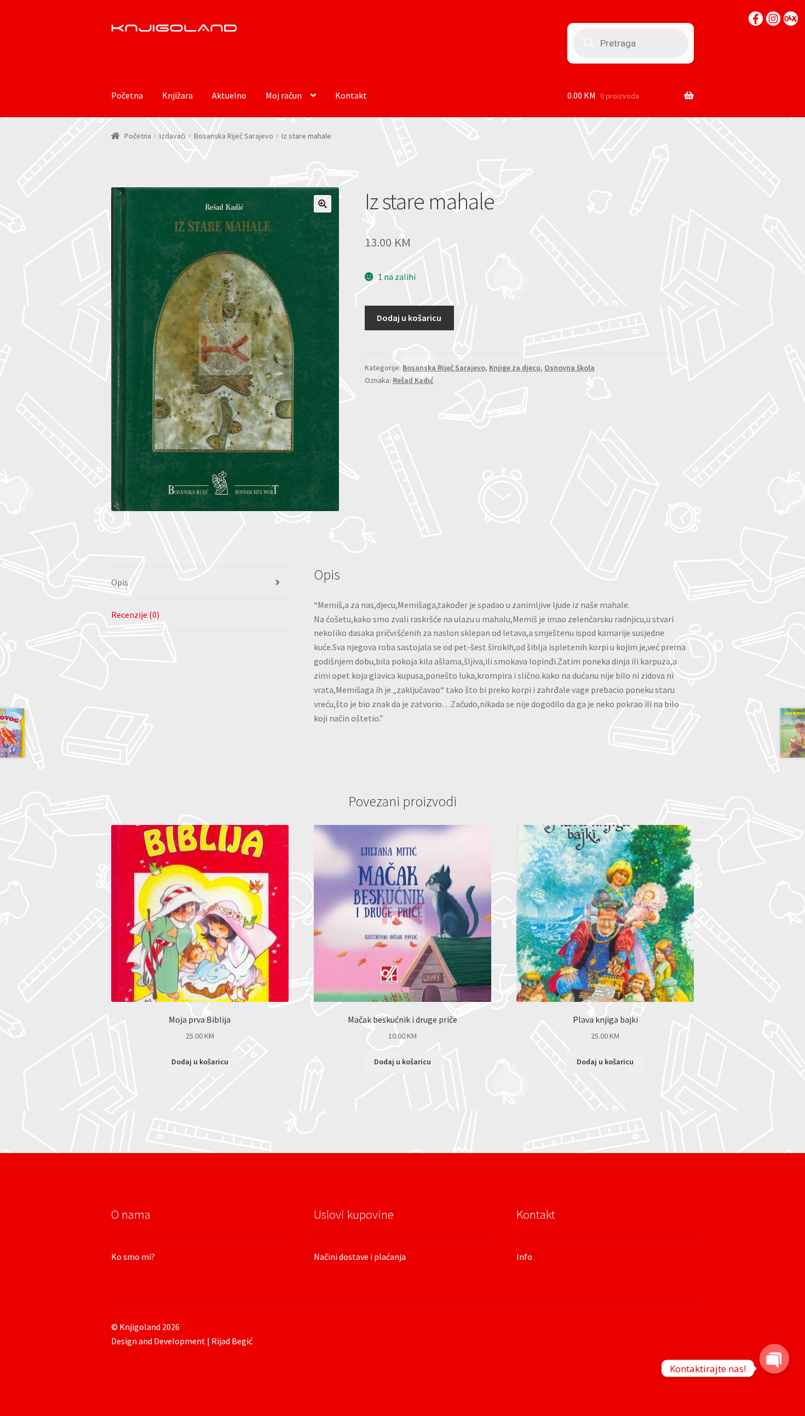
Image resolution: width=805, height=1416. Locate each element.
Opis (119, 582)
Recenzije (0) (135, 614)
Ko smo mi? (133, 1256)
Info (524, 1256)
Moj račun (284, 95)
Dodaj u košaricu (409, 317)
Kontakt (351, 95)
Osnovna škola (569, 367)
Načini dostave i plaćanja (360, 1256)
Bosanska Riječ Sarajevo (233, 136)
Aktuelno (229, 95)
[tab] (200, 583)
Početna (127, 95)
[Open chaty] (774, 1368)
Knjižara (177, 95)
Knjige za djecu (514, 367)
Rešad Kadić (413, 380)
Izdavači (172, 136)
